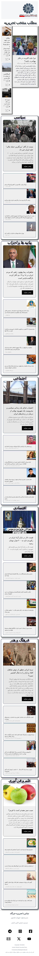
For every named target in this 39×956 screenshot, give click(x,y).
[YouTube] (29, 939)
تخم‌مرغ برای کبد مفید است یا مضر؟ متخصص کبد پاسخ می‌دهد (19, 849)
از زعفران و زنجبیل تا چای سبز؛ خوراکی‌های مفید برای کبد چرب (19, 866)
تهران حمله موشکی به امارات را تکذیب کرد (14, 233)
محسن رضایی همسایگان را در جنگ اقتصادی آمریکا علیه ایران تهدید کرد (18, 574)
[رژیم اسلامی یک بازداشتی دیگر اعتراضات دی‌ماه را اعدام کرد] (31, 439)
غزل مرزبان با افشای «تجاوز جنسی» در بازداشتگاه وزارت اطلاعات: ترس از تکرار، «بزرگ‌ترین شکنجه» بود (18, 463)
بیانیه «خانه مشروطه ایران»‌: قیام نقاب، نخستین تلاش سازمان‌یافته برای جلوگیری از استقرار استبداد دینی (17, 311)
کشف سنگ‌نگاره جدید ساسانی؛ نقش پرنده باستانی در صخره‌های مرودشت (19, 718)
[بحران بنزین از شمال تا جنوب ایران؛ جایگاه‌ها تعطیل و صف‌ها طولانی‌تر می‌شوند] (31, 621)
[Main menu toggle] (4, 10)
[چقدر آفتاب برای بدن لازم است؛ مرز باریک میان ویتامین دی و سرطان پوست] (31, 893)
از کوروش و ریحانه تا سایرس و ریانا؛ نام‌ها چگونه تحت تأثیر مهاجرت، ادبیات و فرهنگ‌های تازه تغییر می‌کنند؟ (18, 753)
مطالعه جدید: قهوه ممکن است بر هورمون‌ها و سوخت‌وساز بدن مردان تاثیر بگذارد (6, 45)
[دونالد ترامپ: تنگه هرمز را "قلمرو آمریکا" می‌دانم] (31, 177)
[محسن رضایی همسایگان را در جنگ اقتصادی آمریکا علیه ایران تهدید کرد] (31, 567)
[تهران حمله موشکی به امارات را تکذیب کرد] (31, 226)
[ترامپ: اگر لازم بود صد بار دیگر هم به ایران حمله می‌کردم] (31, 193)
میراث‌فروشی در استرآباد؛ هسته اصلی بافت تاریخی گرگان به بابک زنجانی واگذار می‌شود (19, 735)
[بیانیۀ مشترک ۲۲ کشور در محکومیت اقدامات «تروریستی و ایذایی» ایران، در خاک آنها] (31, 322)
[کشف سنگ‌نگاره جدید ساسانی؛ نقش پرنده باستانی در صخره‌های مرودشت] (31, 710)
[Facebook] (30, 931)
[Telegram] (10, 931)
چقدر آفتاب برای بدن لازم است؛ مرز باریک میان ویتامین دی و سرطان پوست (18, 901)
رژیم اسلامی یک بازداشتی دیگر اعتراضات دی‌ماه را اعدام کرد (18, 446)
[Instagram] (20, 931)
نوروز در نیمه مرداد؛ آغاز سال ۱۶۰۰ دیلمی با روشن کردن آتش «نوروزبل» (18, 770)
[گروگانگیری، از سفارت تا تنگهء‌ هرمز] (6, 67)
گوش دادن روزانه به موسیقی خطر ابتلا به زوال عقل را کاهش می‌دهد (18, 883)
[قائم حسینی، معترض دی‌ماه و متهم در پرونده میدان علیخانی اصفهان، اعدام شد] (31, 472)
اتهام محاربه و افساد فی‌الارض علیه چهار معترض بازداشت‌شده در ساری (19, 497)
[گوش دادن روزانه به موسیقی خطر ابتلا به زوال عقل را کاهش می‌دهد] (31, 875)
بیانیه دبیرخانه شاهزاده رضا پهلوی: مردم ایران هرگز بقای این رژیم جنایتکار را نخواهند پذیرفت (19, 366)
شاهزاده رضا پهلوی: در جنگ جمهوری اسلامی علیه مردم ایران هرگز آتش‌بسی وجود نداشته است (18, 348)
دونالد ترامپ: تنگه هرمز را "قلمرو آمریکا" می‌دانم (15, 184)
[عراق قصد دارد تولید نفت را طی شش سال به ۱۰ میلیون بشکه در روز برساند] (31, 603)
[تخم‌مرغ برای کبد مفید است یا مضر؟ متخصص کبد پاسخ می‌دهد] (31, 842)
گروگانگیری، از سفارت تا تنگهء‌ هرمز (6, 76)
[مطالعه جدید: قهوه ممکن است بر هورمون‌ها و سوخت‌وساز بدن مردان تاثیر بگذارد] (6, 31)
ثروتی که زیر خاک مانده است (7, 102)
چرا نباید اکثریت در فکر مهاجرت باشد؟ (27, 59)
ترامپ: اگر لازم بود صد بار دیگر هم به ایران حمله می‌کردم (17, 200)
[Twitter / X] (19, 939)
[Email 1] (8, 939)
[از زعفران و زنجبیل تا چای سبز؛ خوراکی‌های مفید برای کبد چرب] (31, 859)
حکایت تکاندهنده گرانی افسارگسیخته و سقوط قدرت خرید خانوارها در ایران (18, 592)
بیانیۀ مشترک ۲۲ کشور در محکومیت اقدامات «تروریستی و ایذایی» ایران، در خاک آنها (19, 330)
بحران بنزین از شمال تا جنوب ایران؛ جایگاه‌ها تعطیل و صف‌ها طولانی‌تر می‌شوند (18, 629)
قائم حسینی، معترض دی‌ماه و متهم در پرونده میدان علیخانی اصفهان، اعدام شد (18, 480)
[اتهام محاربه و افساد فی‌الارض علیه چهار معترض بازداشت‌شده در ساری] (31, 490)
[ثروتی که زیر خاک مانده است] (6, 92)
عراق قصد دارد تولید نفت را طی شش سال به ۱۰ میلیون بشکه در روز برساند (19, 611)
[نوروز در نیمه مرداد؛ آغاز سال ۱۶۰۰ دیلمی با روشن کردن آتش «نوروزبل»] (31, 762)
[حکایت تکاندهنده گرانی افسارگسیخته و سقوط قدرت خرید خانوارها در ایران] (31, 585)
